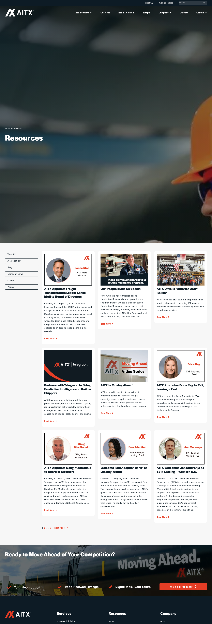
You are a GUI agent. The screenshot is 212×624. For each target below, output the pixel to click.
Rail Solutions (82, 12)
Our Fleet (105, 12)
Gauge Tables (166, 3)
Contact (200, 12)
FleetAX (149, 3)
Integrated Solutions (66, 621)
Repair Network (126, 12)
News (111, 621)
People (11, 287)
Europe (146, 12)
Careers (184, 12)
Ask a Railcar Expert (181, 586)
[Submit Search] (204, 3)
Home (7, 129)
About (163, 621)
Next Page (61, 528)
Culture (10, 280)
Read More (49, 338)
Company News (15, 274)
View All (11, 254)
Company (164, 12)
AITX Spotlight (14, 261)
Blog (9, 267)
